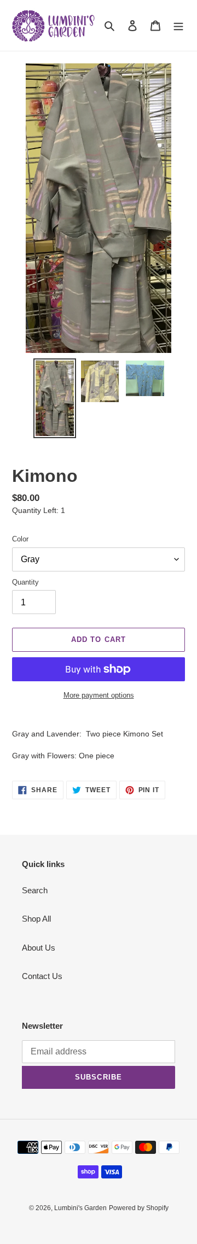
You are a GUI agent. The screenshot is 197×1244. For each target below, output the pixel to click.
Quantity (25, 582)
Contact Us (42, 976)
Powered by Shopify (139, 1208)
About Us (38, 947)
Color (20, 539)
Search (35, 890)
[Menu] (178, 25)
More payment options (98, 695)
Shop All (36, 918)
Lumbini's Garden (80, 1208)
